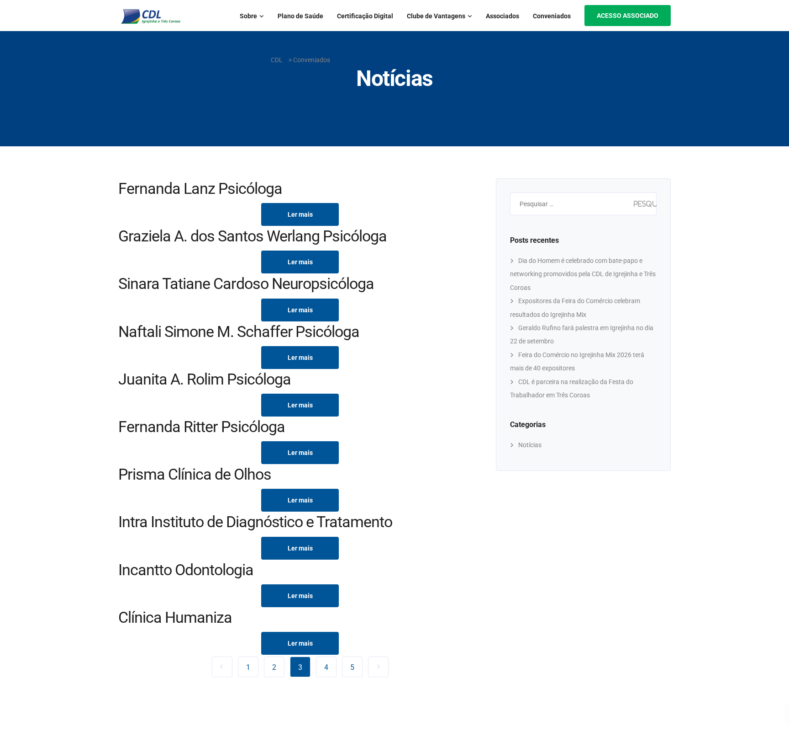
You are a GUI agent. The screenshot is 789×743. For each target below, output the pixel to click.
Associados (502, 16)
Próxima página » (378, 667)
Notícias (530, 445)
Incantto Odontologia (185, 570)
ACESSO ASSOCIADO (627, 15)
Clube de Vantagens (436, 16)
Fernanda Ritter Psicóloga (201, 426)
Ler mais (300, 214)
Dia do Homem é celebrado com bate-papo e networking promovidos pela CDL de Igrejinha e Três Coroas (583, 274)
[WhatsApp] (24, 283)
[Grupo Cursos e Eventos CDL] (24, 324)
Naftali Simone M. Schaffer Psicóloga (238, 331)
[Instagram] (24, 243)
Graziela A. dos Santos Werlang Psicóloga (252, 236)
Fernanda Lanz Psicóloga (200, 188)
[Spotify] (24, 304)
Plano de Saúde (300, 16)
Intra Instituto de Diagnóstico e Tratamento (255, 522)
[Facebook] (24, 263)
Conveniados (552, 16)
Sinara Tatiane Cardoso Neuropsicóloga (246, 283)
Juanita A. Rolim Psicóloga (204, 379)
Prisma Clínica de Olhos (194, 474)
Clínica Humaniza (175, 617)
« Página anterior (222, 667)
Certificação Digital (365, 16)
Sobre (248, 16)
